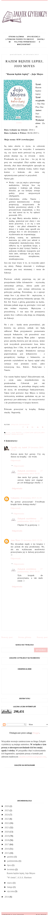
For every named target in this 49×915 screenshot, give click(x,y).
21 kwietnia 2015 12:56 (31, 540)
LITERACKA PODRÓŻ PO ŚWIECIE (20, 39)
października (13, 861)
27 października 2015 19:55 (30, 472)
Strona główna (16, 36)
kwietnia (11, 869)
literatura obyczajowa (34, 432)
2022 (7, 823)
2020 (7, 832)
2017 (7, 844)
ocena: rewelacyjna (14, 434)
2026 (7, 806)
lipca (9, 865)
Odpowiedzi (19, 466)
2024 (7, 814)
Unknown (15, 497)
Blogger (36, 733)
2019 (7, 836)
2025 (7, 810)
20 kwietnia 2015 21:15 (31, 498)
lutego (10, 887)
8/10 (8, 432)
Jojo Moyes (17, 432)
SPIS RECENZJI (33, 36)
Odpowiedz (16, 460)
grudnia (10, 857)
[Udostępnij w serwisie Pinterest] (43, 428)
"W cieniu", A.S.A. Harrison (19, 877)
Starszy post (42, 637)
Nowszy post (7, 637)
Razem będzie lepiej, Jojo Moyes (21, 873)
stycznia (11, 891)
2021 (7, 827)
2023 (7, 819)
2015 (7, 853)
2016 (7, 849)
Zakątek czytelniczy (27, 470)
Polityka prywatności (25, 42)
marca (10, 883)
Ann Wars (15, 540)
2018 (7, 840)
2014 (7, 897)
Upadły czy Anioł (19, 447)
